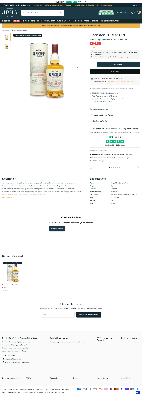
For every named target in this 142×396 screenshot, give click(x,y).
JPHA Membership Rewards (104, 339)
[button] (77, 67)
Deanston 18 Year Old (10, 285)
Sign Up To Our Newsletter (89, 315)
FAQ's (28, 378)
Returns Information (10, 378)
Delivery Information (129, 338)
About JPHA (125, 378)
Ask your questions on (17, 362)
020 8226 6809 (10, 356)
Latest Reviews (103, 378)
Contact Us (54, 378)
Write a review (57, 228)
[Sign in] (133, 12)
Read (6, 197)
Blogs (75, 378)
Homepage (5, 30)
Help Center (136, 5)
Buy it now (115, 71)
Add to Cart (118, 64)
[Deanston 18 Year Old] (13, 271)
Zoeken (61, 13)
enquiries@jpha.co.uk (13, 359)
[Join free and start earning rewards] (120, 81)
